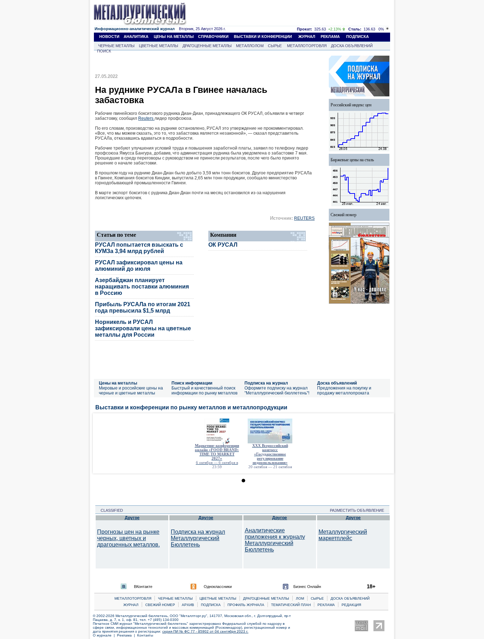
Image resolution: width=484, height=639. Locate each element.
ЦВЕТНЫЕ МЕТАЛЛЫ (158, 46)
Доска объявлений (337, 383)
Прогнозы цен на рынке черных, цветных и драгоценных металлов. (128, 538)
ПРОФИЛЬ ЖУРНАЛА (245, 605)
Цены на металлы (118, 383)
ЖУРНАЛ (306, 36)
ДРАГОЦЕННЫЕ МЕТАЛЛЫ (207, 46)
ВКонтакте (143, 586)
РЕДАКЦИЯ (351, 605)
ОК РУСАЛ (222, 245)
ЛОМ (300, 598)
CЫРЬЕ (317, 598)
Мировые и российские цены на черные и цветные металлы (131, 391)
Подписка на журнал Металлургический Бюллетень (198, 538)
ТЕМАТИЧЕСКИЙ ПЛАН (291, 605)
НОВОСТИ (109, 36)
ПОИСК (104, 51)
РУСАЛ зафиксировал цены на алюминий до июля (138, 265)
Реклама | (127, 635)
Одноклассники (218, 586)
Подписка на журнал (266, 383)
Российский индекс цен (351, 104)
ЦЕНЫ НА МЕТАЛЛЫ (174, 36)
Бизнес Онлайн (307, 586)
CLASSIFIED (109, 510)
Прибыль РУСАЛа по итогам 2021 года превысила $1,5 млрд (142, 307)
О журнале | (105, 635)
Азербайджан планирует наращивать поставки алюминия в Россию (142, 286)
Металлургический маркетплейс (343, 535)
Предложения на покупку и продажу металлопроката (344, 391)
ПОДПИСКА (357, 36)
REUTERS (304, 218)
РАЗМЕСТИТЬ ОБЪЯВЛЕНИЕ (359, 510)
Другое (132, 517)
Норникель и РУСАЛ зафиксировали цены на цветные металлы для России (143, 328)
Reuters (146, 118)
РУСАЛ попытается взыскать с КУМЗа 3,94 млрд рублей (139, 248)
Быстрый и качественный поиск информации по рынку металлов (204, 391)
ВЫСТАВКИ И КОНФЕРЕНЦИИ (263, 36)
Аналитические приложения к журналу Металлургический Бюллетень (275, 540)
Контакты (145, 635)
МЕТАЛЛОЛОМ (250, 46)
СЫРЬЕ (275, 46)
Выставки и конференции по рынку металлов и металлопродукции (191, 407)
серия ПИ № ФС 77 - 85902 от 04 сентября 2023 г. (205, 631)
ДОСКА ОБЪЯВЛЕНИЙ (352, 46)
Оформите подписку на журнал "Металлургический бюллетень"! (276, 391)
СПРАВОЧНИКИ (213, 36)
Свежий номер (343, 214)
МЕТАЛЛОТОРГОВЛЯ (307, 46)
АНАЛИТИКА (136, 36)
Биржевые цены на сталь (352, 159)
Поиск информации (191, 383)
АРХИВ (188, 605)
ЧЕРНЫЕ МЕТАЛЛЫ (116, 46)
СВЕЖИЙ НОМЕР (160, 605)
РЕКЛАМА (330, 36)
